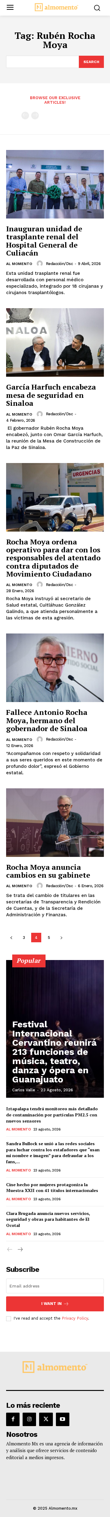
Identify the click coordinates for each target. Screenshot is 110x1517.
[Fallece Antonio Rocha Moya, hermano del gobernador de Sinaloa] (55, 667)
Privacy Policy (75, 1318)
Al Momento (19, 264)
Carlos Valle (23, 1090)
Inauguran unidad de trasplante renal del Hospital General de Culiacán (44, 241)
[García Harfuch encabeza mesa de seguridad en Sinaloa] (55, 342)
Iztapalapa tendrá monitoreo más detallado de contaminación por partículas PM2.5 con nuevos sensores (52, 1114)
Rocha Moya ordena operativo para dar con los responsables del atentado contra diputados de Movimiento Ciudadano (53, 558)
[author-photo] (41, 263)
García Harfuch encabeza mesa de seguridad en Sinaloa (51, 395)
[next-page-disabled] (35, 115)
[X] (46, 1419)
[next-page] (61, 937)
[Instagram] (29, 1419)
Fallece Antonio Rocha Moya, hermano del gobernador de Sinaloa (46, 720)
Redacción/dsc (59, 263)
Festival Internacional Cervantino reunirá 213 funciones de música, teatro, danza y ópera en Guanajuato (54, 1052)
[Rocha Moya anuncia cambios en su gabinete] (55, 822)
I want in (51, 1303)
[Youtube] (62, 1419)
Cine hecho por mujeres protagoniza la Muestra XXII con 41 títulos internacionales (52, 1188)
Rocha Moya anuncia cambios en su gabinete (48, 871)
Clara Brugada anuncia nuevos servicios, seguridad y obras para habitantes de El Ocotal (48, 1219)
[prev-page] (25, 115)
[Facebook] (13, 1419)
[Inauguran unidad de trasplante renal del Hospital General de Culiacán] (55, 184)
